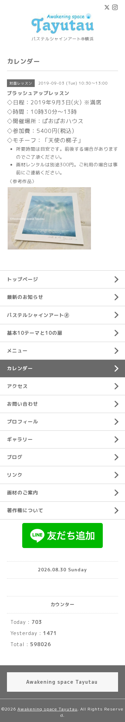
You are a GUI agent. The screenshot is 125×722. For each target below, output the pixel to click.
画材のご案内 (22, 492)
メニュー (17, 350)
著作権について (25, 510)
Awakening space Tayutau (47, 709)
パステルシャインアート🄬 (38, 315)
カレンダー (20, 368)
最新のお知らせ (25, 297)
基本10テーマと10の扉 (34, 333)
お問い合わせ (22, 403)
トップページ (22, 279)
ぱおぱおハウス (63, 121)
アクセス (17, 386)
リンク (15, 474)
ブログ (15, 457)
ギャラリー (20, 439)
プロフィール (22, 421)
